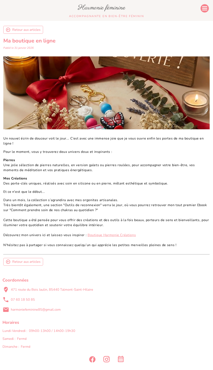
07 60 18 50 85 (23, 299)
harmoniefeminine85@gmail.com (36, 309)
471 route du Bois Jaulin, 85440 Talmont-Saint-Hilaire (52, 289)
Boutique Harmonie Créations (112, 235)
